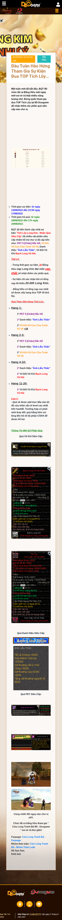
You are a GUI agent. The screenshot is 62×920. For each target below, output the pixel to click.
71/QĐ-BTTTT (35, 914)
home (6, 11)
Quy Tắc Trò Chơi (5, 915)
